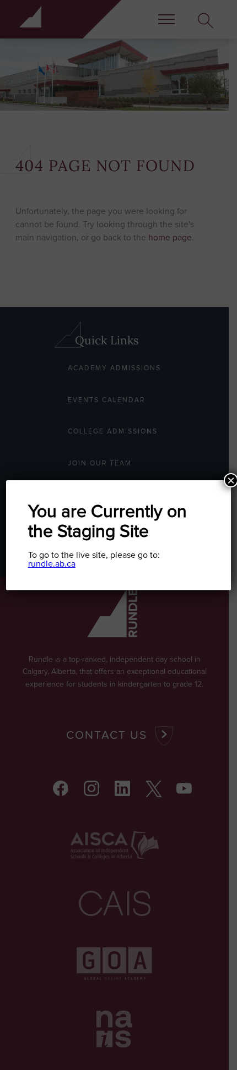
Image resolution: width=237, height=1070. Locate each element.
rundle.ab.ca (52, 563)
